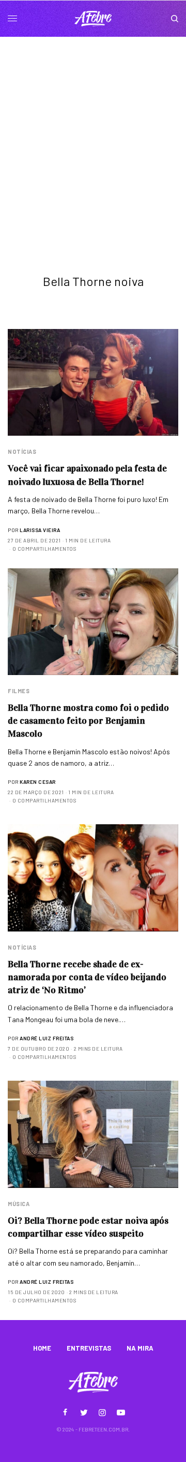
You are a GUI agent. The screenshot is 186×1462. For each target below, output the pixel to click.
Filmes (18, 690)
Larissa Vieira (40, 530)
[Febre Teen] (93, 18)
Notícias (22, 451)
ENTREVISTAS (89, 1348)
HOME (42, 1348)
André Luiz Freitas (46, 1038)
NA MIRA (140, 1348)
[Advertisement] (93, 135)
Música (18, 1203)
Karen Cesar (38, 782)
